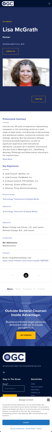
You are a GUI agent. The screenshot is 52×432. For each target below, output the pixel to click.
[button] (48, 400)
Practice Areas (37, 387)
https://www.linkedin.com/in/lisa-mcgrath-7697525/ (26, 260)
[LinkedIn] (4, 372)
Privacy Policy (31, 428)
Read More (7, 159)
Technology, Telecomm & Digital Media (20, 211)
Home (33, 384)
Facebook (27, 289)
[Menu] (49, 3)
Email (18, 289)
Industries (35, 390)
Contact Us (35, 393)
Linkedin (41, 289)
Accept (26, 422)
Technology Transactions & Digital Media (21, 199)
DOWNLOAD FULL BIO (13, 44)
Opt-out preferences (17, 428)
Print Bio (38, 99)
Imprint (39, 428)
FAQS (33, 396)
